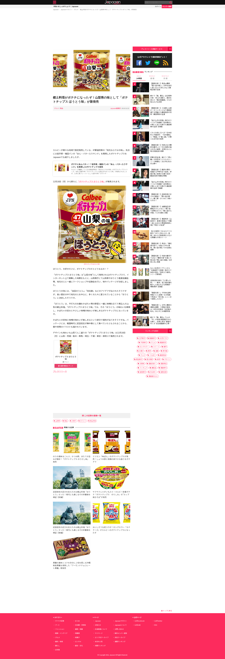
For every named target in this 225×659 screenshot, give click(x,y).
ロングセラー (144, 347)
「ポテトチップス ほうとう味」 (91, 181)
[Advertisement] (91, 30)
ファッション (59, 629)
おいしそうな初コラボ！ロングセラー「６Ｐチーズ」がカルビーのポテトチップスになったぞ (111, 530)
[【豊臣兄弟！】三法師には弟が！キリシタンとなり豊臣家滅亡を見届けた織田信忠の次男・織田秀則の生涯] (141, 112)
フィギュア (143, 368)
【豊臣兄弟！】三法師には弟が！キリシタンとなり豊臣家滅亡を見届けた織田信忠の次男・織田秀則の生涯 (161, 111)
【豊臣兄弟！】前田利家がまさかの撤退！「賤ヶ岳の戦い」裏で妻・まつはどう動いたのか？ (161, 197)
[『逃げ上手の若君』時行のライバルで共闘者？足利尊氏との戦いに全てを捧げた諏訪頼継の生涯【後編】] (141, 186)
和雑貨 (77, 633)
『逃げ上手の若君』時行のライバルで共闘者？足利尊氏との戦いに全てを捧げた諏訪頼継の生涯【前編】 (161, 123)
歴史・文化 (79, 645)
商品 (61, 108)
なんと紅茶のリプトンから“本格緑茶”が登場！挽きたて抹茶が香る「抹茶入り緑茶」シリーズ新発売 (161, 271)
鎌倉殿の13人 (153, 376)
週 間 (152, 77)
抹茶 (158, 359)
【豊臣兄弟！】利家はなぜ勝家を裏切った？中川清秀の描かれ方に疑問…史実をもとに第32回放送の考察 (161, 148)
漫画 (156, 351)
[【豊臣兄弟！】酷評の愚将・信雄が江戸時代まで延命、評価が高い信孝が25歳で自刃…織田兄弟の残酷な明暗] (141, 173)
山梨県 (58, 421)
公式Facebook (139, 62)
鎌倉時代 (164, 368)
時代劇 (165, 351)
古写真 (57, 650)
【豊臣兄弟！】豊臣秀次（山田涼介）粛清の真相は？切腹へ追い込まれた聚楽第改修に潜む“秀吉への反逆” (161, 221)
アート (57, 625)
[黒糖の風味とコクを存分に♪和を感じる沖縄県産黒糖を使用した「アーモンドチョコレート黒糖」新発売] (72, 549)
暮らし (57, 645)
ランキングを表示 (151, 331)
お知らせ (98, 625)
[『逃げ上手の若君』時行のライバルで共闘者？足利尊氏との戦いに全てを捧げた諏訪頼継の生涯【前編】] (141, 124)
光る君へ (153, 372)
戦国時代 (152, 338)
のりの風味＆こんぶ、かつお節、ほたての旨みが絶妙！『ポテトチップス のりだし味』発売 (71, 459)
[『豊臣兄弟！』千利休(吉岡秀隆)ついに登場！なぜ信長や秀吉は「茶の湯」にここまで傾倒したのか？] (141, 297)
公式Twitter (148, 62)
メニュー (54, 2)
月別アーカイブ (120, 637)
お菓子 (74, 421)
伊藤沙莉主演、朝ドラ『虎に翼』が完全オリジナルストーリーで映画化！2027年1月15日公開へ (161, 160)
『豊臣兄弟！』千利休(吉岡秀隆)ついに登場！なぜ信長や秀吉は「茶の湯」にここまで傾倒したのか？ (161, 295)
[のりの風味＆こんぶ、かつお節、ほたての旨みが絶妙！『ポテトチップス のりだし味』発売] (72, 442)
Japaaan (112, 2)
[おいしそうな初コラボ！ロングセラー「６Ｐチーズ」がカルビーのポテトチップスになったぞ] (111, 513)
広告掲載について (101, 629)
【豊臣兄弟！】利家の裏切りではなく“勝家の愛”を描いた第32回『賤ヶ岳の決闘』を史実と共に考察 (161, 258)
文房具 (142, 363)
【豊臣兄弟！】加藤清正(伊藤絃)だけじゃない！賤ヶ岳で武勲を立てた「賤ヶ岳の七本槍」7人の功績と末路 (161, 209)
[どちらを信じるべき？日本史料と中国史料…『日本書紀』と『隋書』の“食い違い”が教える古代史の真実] (141, 137)
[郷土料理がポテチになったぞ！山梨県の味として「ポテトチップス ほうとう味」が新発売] (91, 71)
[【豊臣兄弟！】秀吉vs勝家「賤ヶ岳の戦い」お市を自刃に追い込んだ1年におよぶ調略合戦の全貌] (141, 87)
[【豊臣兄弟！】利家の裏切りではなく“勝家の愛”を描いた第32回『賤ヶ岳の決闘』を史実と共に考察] (141, 260)
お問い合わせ (119, 629)
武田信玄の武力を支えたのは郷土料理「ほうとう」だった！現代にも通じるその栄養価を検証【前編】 (71, 494)
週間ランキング (120, 641)
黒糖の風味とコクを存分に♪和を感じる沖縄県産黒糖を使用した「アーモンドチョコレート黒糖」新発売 (71, 565)
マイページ (99, 633)
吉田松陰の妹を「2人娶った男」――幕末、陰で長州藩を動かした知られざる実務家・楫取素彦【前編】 (161, 283)
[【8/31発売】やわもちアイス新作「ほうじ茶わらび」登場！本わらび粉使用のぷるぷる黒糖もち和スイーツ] (141, 235)
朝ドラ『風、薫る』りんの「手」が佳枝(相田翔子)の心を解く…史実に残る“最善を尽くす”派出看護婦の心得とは (160, 321)
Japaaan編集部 (115, 108)
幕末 (149, 351)
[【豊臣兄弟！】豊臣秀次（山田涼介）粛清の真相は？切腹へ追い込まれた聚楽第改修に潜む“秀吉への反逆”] (141, 223)
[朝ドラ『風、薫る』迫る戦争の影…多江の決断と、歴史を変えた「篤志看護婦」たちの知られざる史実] (141, 100)
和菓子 (77, 637)
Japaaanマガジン (66, 9)
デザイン (167, 359)
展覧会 (154, 368)
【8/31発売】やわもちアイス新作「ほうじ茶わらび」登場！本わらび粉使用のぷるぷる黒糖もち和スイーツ (161, 234)
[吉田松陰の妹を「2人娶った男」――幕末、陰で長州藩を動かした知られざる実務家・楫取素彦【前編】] (141, 284)
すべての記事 (59, 621)
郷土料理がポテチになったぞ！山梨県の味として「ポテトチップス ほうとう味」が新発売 (108, 9)
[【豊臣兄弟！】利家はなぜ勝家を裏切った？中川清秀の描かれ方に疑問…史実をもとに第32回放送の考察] (141, 149)
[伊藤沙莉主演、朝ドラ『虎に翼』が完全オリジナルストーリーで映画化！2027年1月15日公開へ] (141, 161)
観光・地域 (59, 641)
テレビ (143, 355)
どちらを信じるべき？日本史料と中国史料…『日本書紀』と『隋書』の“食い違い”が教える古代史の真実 (161, 135)
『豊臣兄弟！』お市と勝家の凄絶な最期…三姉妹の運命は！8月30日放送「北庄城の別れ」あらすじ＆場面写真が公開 (161, 309)
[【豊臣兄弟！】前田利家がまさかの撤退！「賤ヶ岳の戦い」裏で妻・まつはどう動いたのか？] (141, 198)
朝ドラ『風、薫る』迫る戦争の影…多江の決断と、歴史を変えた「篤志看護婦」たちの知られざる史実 (161, 98)
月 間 (165, 77)
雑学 (165, 347)
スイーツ (156, 347)
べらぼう (152, 355)
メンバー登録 (166, 6)
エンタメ (78, 641)
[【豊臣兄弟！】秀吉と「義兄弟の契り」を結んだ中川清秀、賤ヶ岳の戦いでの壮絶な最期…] (141, 247)
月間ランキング (100, 645)
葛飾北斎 (164, 372)
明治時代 (139, 359)
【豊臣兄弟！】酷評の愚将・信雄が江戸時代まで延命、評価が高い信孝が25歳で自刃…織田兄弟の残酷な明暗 (161, 172)
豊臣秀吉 (164, 363)
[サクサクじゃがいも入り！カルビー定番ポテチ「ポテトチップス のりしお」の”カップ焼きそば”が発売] (111, 478)
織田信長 (163, 355)
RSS (165, 62)
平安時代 (144, 342)
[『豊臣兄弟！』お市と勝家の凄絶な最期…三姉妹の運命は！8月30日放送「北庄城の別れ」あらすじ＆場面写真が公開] (141, 309)
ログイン (158, 6)
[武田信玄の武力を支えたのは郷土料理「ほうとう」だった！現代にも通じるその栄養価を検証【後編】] (72, 513)
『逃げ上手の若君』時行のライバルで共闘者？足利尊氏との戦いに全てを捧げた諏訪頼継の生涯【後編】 (161, 185)
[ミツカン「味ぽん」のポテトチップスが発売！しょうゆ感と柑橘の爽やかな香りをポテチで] (111, 442)
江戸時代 (142, 338)
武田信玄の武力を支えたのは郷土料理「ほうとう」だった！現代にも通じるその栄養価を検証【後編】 (71, 530)
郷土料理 (93, 421)
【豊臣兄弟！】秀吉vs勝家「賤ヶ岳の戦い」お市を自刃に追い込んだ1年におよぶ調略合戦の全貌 (161, 86)
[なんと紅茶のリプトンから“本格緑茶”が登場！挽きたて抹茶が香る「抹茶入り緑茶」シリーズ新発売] (141, 272)
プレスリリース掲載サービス (151, 49)
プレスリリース (60, 371)
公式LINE (157, 62)
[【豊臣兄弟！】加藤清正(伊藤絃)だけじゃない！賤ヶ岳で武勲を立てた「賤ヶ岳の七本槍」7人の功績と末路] (141, 210)
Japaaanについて (121, 625)
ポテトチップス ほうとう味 (91, 264)
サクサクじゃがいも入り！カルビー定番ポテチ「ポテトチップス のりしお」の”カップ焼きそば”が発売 (111, 494)
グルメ (76, 9)
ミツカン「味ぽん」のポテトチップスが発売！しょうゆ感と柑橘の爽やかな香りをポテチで (111, 459)
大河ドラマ (163, 338)
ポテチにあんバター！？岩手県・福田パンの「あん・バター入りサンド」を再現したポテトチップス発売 (99, 165)
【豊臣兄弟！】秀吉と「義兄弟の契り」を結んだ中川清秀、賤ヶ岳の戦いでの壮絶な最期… (161, 246)
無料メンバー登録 (121, 633)
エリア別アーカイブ (102, 637)
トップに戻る (167, 611)
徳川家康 (149, 359)
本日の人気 (99, 641)
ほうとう (83, 421)
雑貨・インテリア (61, 633)
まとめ (77, 621)
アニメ (153, 342)
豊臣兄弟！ (152, 363)
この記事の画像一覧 (92, 415)
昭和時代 (143, 372)
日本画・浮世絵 (80, 625)
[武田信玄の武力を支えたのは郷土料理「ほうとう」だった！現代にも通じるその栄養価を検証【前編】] (72, 478)
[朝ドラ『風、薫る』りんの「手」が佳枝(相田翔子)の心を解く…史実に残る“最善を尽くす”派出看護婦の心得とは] (141, 321)
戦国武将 (163, 342)
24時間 (139, 77)
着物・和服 (79, 629)
